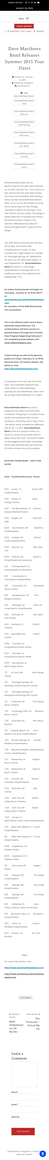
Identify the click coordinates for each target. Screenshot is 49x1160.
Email (14, 1104)
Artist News (25, 997)
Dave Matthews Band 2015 (24, 102)
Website (15, 1117)
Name (15, 1092)
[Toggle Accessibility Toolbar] (42, 1153)
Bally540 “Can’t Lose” (17, 31)
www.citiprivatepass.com (17, 342)
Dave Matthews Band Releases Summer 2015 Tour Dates (24, 58)
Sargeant (28, 83)
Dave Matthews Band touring (24, 155)
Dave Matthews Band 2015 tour (24, 113)
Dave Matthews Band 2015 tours (24, 134)
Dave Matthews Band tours (24, 165)
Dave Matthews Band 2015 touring (24, 123)
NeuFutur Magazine (22, 1151)
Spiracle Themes (24, 1154)
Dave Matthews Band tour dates (24, 144)
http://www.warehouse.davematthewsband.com (24, 976)
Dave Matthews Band (24, 96)
